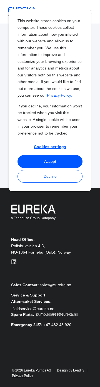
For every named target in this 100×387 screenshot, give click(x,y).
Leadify (78, 370)
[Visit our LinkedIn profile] (14, 262)
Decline (50, 176)
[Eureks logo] (33, 212)
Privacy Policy (22, 376)
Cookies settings (50, 147)
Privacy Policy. (59, 95)
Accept (50, 161)
